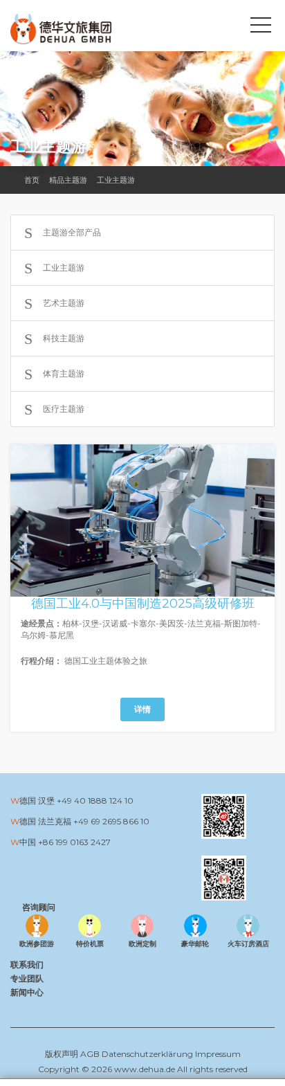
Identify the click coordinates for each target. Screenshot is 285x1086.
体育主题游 (63, 373)
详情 (142, 709)
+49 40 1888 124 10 (95, 800)
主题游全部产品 (72, 232)
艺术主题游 (63, 303)
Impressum (218, 1054)
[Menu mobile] (260, 27)
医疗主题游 (63, 409)
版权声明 (61, 1054)
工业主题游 (116, 180)
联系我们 (27, 964)
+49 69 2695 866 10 (111, 821)
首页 (31, 180)
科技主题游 (63, 338)
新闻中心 (27, 992)
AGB (90, 1054)
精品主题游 (68, 180)
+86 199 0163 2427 (74, 842)
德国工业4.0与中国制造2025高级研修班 (143, 603)
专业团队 (27, 978)
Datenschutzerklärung (147, 1054)
